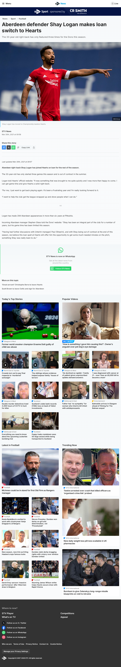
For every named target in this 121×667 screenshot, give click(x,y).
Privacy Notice (32, 644)
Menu (8, 3)
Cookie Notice (56, 644)
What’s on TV (9, 617)
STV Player (7, 613)
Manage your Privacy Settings (16, 651)
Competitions (67, 613)
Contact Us (43, 644)
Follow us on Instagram (16, 637)
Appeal (64, 617)
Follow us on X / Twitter (16, 623)
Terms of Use (18, 644)
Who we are (7, 644)
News (5, 19)
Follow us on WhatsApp (16, 632)
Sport (13, 19)
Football (22, 19)
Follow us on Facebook (16, 628)
